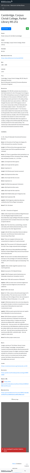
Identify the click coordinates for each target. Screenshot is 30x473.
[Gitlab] (28, 1)
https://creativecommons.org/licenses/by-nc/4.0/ (14, 366)
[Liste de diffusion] (13, 1)
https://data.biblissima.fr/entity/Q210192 (12, 58)
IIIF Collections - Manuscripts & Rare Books (12, 5)
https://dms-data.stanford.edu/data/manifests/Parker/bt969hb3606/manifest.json (15, 384)
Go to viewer (6, 29)
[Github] (26, 1)
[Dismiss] (2, 449)
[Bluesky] (18, 1)
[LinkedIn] (16, 1)
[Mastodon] (21, 1)
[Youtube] (23, 1)
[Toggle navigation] (3, 8)
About (14, 463)
